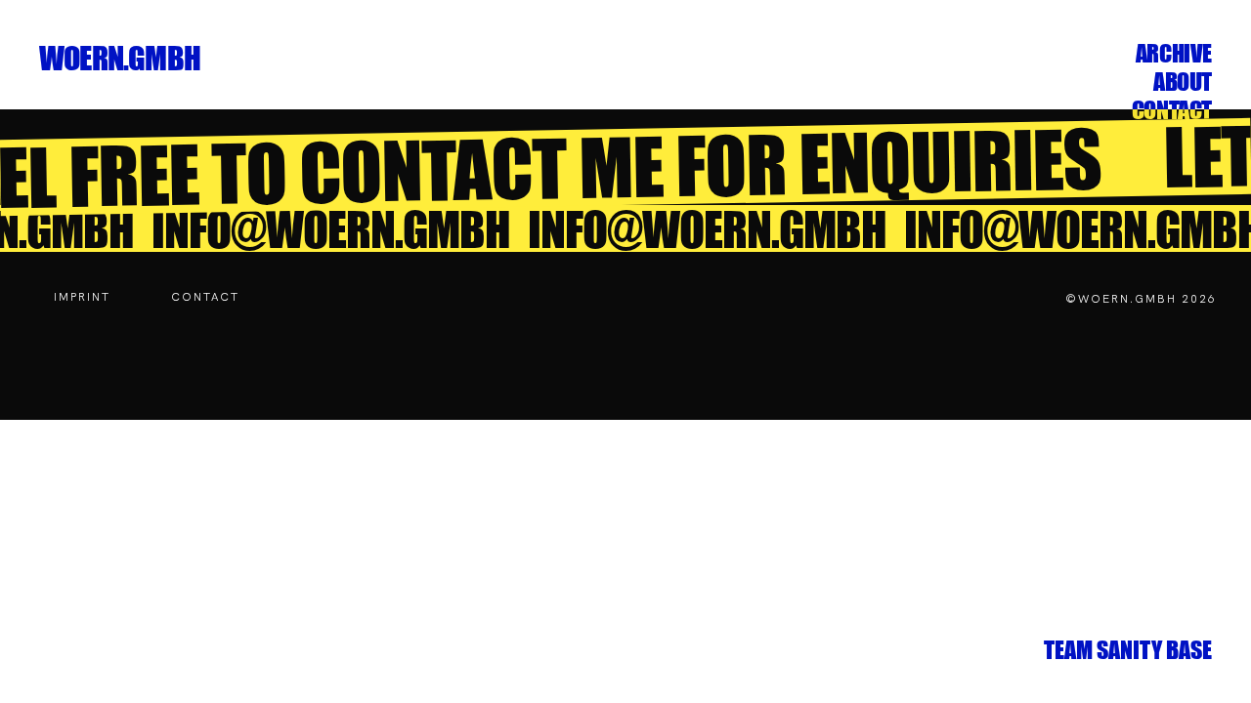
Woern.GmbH (119, 58)
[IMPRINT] (82, 296)
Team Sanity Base (1128, 650)
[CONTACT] (205, 296)
